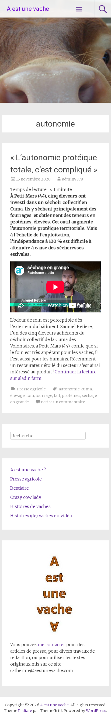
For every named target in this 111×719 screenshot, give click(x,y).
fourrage (44, 395)
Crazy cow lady (25, 497)
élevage (17, 395)
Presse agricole (31, 389)
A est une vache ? (28, 469)
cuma (86, 389)
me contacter (51, 644)
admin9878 (72, 179)
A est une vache (28, 8)
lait (57, 395)
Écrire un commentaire (63, 402)
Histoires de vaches (30, 506)
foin (30, 395)
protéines (71, 395)
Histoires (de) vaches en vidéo (41, 515)
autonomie (69, 389)
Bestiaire (19, 488)
